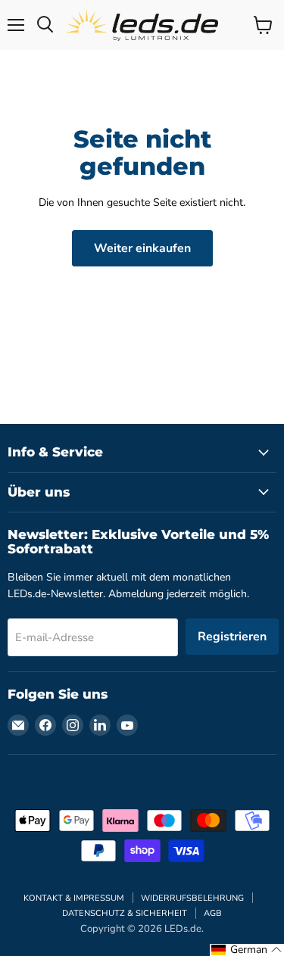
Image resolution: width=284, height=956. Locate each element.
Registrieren (232, 636)
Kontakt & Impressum (73, 898)
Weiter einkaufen (142, 248)
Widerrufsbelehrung (192, 898)
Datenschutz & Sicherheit (124, 913)
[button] (247, 950)
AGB (213, 913)
